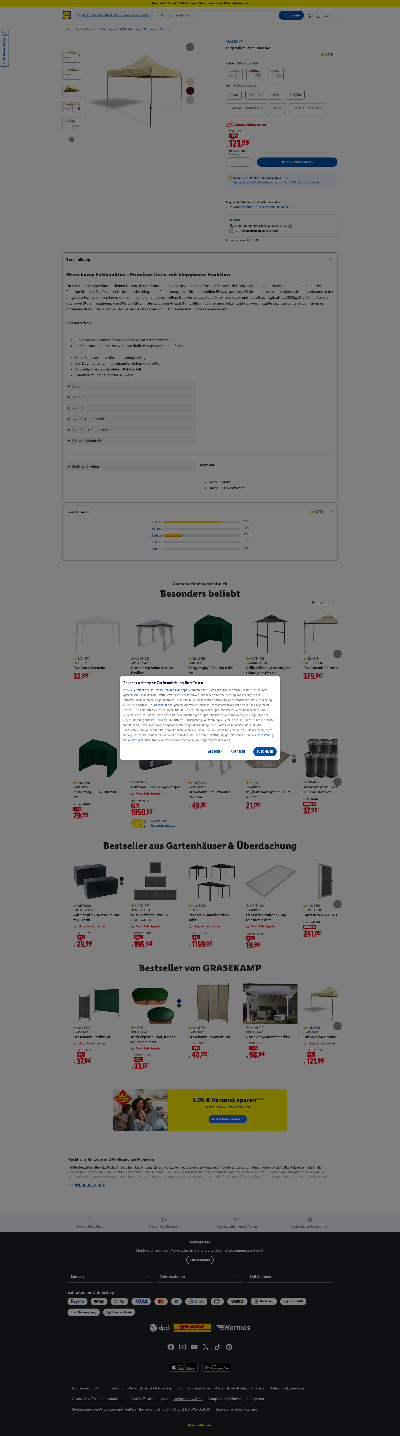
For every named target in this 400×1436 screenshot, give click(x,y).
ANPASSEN (238, 751)
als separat (160, 705)
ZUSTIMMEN (265, 751)
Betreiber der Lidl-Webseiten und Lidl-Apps (159, 690)
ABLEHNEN (215, 751)
